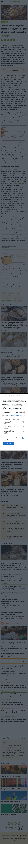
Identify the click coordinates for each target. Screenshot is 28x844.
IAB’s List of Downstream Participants (15, 415)
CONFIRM (8, 443)
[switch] (23, 422)
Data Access (14, 448)
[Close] (25, 396)
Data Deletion (6, 448)
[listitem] (14, 419)
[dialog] (14, 422)
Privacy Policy (21, 448)
